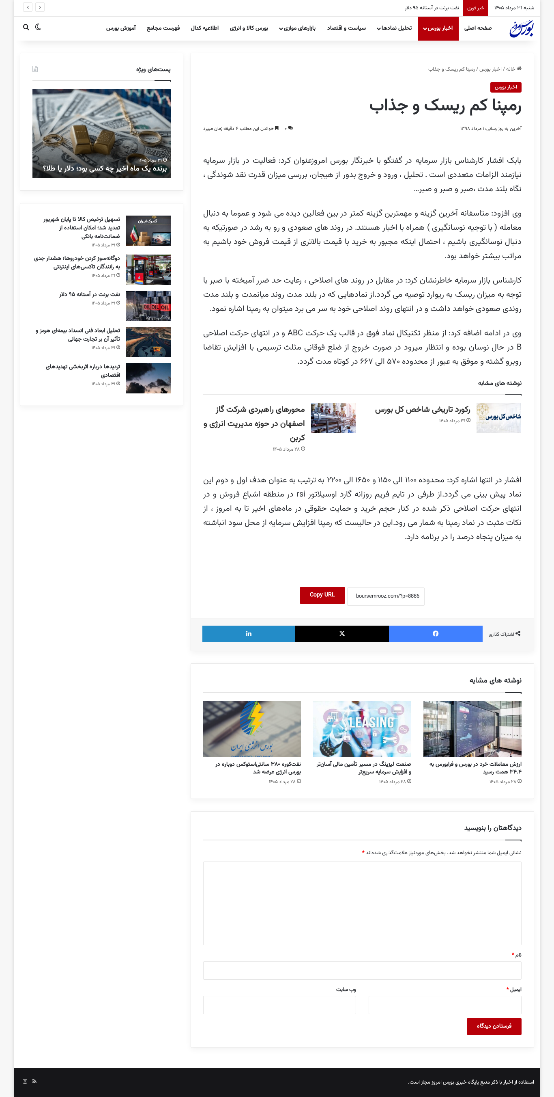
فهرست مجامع (163, 28)
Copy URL (322, 595)
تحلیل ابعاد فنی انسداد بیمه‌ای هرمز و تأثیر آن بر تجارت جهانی (78, 335)
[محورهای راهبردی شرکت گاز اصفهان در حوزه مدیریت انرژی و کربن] (333, 418)
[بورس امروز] (521, 28)
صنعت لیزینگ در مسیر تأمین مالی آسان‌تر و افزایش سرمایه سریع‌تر (364, 768)
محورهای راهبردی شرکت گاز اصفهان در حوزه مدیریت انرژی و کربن (254, 424)
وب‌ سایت (346, 990)
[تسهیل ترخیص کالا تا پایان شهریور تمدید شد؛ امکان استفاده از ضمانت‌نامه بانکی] (148, 231)
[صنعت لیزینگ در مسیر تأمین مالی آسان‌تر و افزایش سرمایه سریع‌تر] (362, 728)
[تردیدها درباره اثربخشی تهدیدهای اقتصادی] (148, 378)
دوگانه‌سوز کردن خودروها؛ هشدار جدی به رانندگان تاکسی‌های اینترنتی (77, 263)
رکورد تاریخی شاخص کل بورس (422, 409)
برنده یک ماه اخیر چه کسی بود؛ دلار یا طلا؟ (105, 169)
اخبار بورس (440, 28)
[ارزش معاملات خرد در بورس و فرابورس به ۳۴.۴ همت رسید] (472, 728)
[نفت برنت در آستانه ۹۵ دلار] (148, 306)
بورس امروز (443, 1082)
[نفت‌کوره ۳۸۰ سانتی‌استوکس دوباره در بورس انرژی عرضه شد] (252, 728)
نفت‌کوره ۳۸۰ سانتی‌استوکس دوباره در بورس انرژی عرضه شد (258, 768)
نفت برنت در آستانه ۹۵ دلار (432, 8)
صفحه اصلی (478, 28)
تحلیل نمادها (397, 28)
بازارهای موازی (300, 28)
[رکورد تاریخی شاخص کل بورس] (499, 418)
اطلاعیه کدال (205, 28)
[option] (101, 133)
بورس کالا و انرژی (249, 28)
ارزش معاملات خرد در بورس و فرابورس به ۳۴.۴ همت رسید (475, 768)
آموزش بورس (120, 28)
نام (517, 955)
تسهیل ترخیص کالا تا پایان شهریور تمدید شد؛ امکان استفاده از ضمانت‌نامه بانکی (81, 228)
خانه (511, 69)
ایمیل (514, 990)
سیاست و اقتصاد (346, 28)
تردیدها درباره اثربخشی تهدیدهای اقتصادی (83, 371)
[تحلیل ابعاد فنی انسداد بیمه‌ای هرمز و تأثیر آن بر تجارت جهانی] (148, 342)
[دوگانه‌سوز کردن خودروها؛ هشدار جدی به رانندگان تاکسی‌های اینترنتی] (148, 270)
